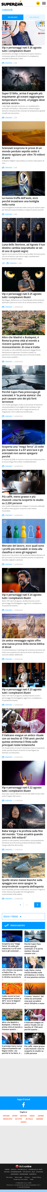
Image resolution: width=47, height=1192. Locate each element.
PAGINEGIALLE (22, 1169)
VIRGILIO (14, 1169)
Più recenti (12, 17)
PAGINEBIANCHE (16, 1172)
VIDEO (32, 1116)
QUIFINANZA (15, 1174)
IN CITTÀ (18, 1119)
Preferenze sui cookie (21, 1179)
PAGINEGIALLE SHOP (35, 1169)
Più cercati (34, 17)
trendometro (17, 925)
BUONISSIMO (24, 1174)
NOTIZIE (6, 1116)
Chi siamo (9, 1177)
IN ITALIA (29, 1119)
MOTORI (23, 1116)
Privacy (27, 1177)
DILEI (33, 1172)
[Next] (37, 905)
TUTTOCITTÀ (27, 1172)
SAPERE (41, 1116)
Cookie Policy (36, 1177)
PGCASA (7, 1172)
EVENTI (23, 1122)
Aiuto (31, 1179)
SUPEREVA (32, 1174)
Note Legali (18, 1177)
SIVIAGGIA (39, 1172)
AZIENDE (39, 1119)
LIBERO (7, 1169)
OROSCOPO (7, 1119)
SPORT (14, 1116)
